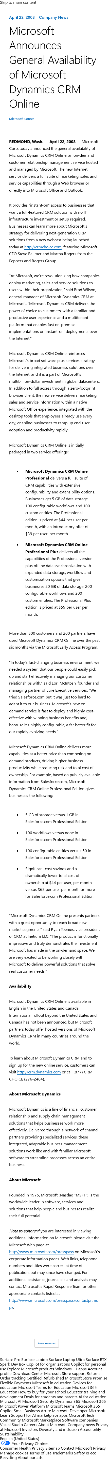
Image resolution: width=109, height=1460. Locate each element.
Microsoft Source (21, 118)
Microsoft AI (10, 1401)
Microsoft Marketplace (41, 1420)
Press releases (47, 1343)
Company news (81, 1424)
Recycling (8, 1457)
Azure (46, 1410)
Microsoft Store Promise (86, 1378)
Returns (93, 1373)
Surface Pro (10, 1359)
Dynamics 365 (67, 1401)
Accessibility (90, 1429)
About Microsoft (52, 1424)
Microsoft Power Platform (22, 1406)
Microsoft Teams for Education (44, 1387)
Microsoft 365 (93, 1401)
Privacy (99, 1448)
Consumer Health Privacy (22, 1448)
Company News (53, 17)
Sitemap (52, 1448)
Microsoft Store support (65, 1373)
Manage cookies (14, 1452)
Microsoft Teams (60, 1406)
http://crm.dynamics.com (39, 1071)
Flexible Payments (15, 1382)
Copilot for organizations (48, 1364)
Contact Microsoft (76, 1448)
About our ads (30, 1457)
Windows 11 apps (71, 1368)
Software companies (80, 1420)
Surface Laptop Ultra (67, 1359)
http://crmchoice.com (43, 246)
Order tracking (13, 1378)
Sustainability (12, 1433)
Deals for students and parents (51, 1396)
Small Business (27, 1410)
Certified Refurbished (45, 1378)
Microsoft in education (51, 1382)
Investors (30, 1429)
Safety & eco (85, 1452)
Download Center (27, 1373)
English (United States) (19, 1438)
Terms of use (40, 1452)
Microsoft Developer (70, 1410)
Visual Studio (11, 1424)
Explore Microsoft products (30, 1368)
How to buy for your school (42, 1391)
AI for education (92, 1396)
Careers (30, 1424)
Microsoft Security (38, 1401)
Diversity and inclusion (59, 1429)
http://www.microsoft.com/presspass (41, 1251)
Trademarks (62, 1452)
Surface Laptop (34, 1359)
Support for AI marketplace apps (39, 1415)
